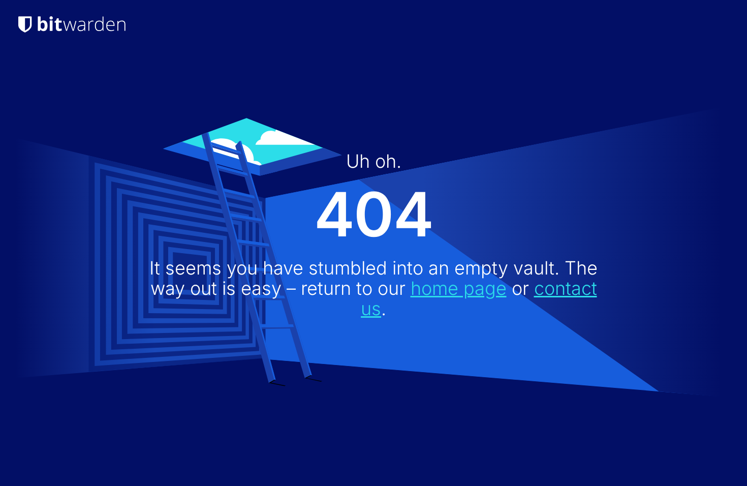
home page (459, 288)
